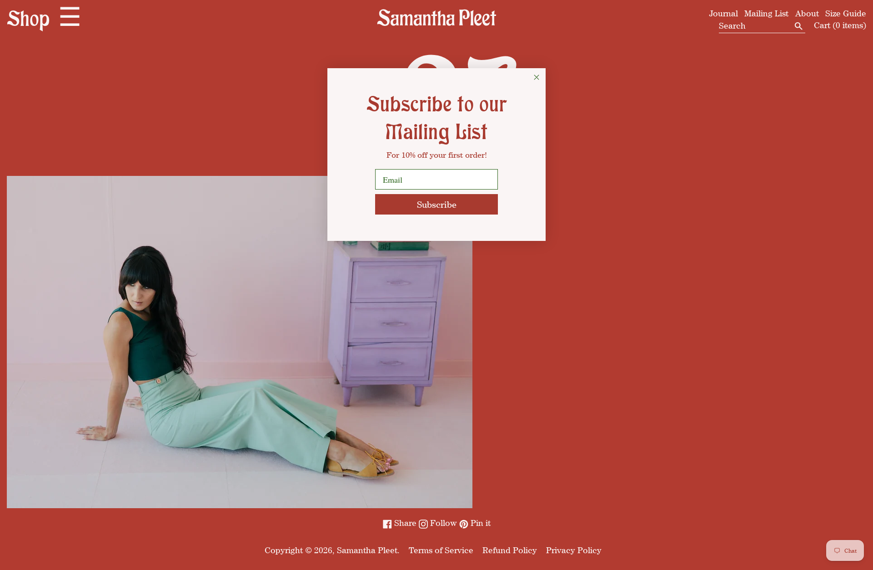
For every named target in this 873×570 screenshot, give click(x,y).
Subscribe (437, 204)
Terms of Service (441, 550)
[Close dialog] (536, 77)
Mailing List (766, 13)
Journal (723, 13)
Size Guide (845, 13)
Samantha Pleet (367, 550)
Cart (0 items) (840, 25)
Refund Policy (509, 550)
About (807, 13)
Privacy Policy (574, 550)
